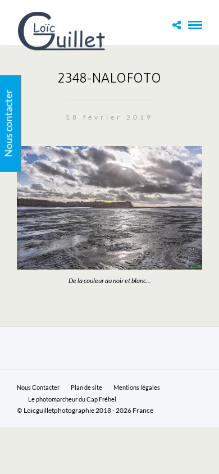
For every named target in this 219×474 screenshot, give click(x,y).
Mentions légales (136, 387)
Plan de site (86, 387)
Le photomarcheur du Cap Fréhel (72, 399)
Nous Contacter (38, 387)
